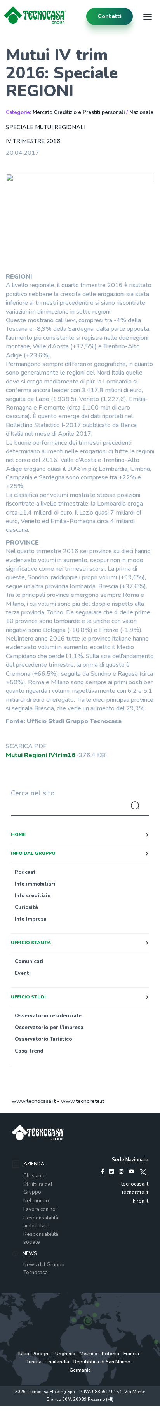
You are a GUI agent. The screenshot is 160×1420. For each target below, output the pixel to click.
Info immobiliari (35, 884)
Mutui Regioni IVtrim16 (40, 755)
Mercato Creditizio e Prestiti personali (79, 112)
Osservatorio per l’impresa (49, 1027)
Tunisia (34, 1362)
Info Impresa (31, 919)
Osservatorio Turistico (43, 1039)
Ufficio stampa (31, 942)
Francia (131, 1354)
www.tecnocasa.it (34, 1101)
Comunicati (29, 961)
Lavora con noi (40, 1209)
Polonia (110, 1354)
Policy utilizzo (79, 1408)
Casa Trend (29, 1050)
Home (18, 834)
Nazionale (141, 112)
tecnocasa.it (134, 1183)
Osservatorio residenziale (48, 1015)
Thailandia (57, 1362)
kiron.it (140, 1201)
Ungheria (65, 1354)
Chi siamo (34, 1175)
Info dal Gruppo (33, 853)
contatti (110, 16)
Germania (80, 1370)
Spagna (42, 1354)
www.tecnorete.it (82, 1101)
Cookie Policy (110, 1408)
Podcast (25, 872)
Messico (88, 1354)
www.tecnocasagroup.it (80, 1416)
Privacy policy (49, 1408)
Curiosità (26, 907)
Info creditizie (32, 895)
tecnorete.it (135, 1192)
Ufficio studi (28, 997)
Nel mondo (36, 1200)
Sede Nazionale (130, 1159)
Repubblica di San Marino (101, 1362)
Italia (23, 1354)
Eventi (23, 973)
